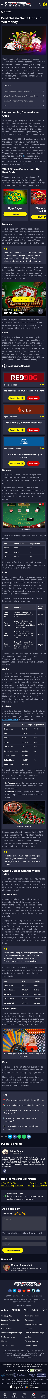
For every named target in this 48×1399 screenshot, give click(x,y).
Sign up (45, 4)
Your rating (7, 1213)
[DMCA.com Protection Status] (36, 1370)
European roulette (10, 719)
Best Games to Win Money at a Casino (37, 1184)
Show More (33, 398)
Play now (15, 214)
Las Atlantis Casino (12, 448)
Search (39, 4)
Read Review (15, 398)
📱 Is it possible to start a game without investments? (20, 1127)
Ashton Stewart (17, 1151)
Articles (8, 12)
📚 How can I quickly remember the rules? (21, 1105)
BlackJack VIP (14, 313)
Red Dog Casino (11, 385)
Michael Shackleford (21, 1265)
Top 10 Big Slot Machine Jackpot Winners (12, 1184)
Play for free (21, 299)
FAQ (5, 106)
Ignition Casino (10, 417)
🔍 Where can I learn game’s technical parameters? (19, 1119)
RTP (24, 156)
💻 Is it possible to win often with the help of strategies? (21, 1111)
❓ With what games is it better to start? (21, 1100)
